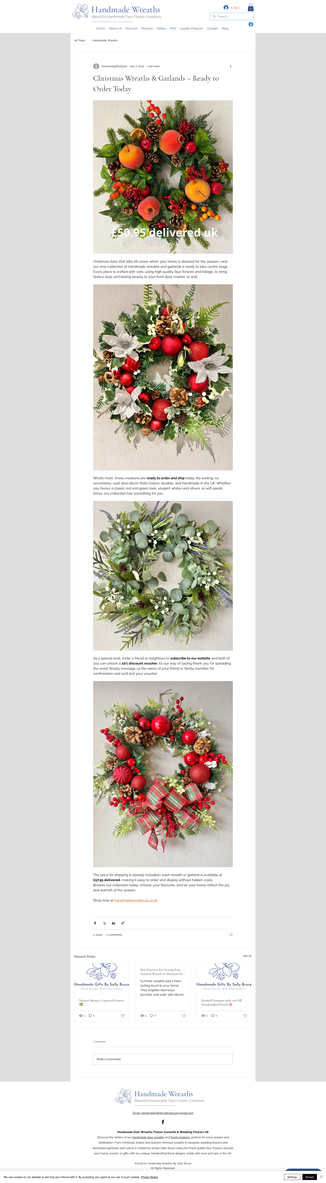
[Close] (321, 1177)
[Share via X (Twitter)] (104, 923)
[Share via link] (123, 923)
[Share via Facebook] (95, 923)
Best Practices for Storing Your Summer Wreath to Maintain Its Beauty (161, 972)
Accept (310, 1177)
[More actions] (230, 66)
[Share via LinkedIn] (113, 923)
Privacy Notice (149, 1177)
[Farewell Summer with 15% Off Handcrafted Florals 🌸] (224, 978)
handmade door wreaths (148, 1137)
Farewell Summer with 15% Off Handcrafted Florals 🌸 (221, 1002)
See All (247, 955)
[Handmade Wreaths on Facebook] (251, 24)
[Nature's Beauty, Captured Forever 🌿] (102, 978)
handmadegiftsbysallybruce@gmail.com (167, 1113)
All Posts (79, 40)
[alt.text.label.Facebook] (163, 1122)
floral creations (180, 1137)
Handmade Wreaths (105, 40)
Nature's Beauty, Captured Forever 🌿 (101, 1002)
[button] (251, 7)
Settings (292, 1177)
